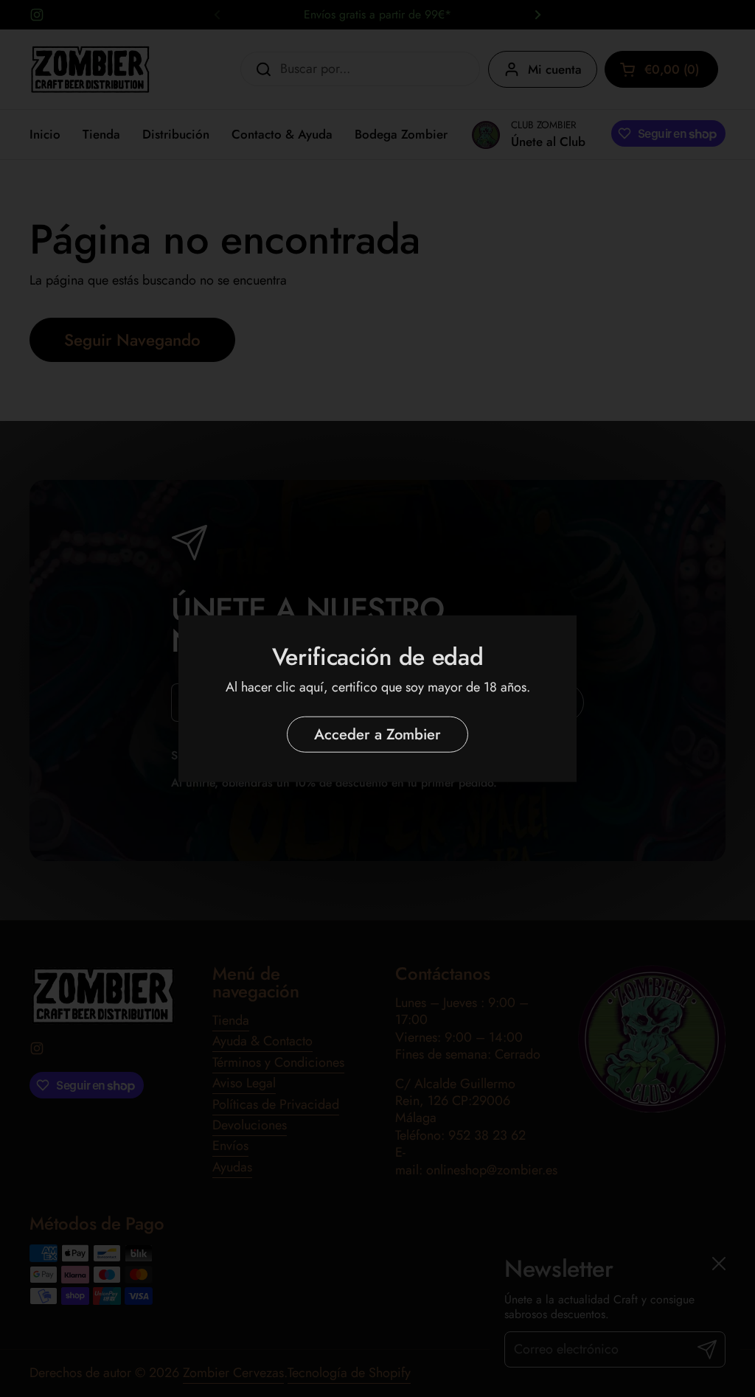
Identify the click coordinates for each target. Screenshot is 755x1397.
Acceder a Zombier (377, 733)
